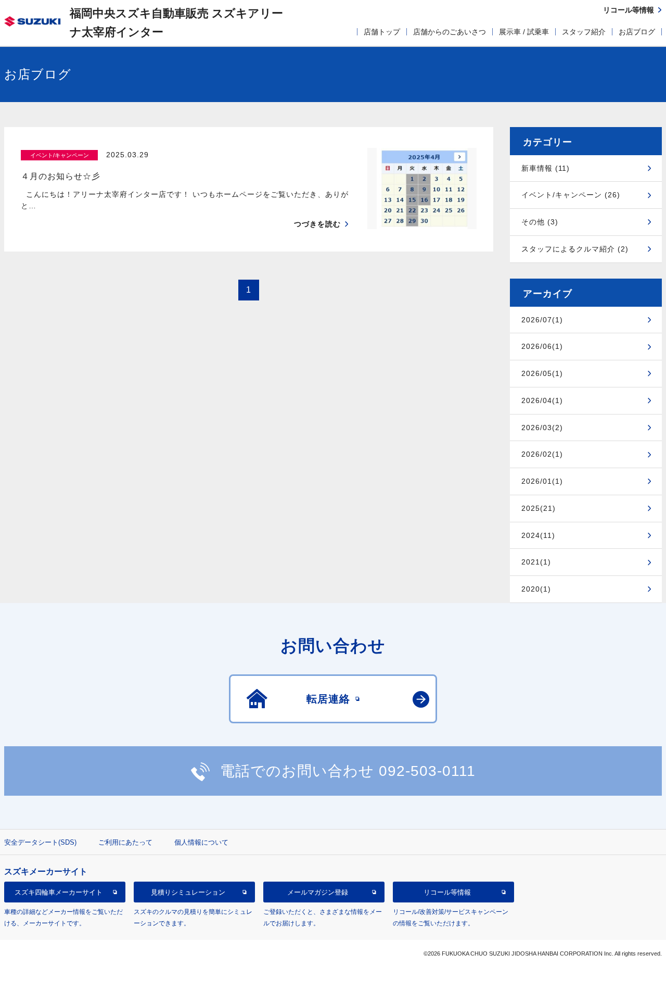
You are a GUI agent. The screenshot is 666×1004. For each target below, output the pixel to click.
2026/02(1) (542, 454)
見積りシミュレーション (188, 892)
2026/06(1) (542, 346)
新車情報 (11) (545, 168)
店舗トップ (382, 31)
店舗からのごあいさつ (449, 31)
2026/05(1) (542, 373)
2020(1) (536, 589)
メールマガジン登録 (317, 892)
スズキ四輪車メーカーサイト (59, 892)
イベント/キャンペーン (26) (570, 195)
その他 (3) (539, 222)
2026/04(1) (542, 400)
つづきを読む (317, 224)
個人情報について (201, 842)
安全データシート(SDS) (40, 842)
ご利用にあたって (125, 842)
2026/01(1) (542, 481)
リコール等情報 (447, 892)
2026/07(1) (542, 320)
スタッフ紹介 (584, 31)
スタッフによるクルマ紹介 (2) (575, 249)
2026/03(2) (542, 427)
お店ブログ (637, 31)
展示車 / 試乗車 (524, 31)
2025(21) (538, 508)
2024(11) (538, 535)
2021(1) (536, 562)
